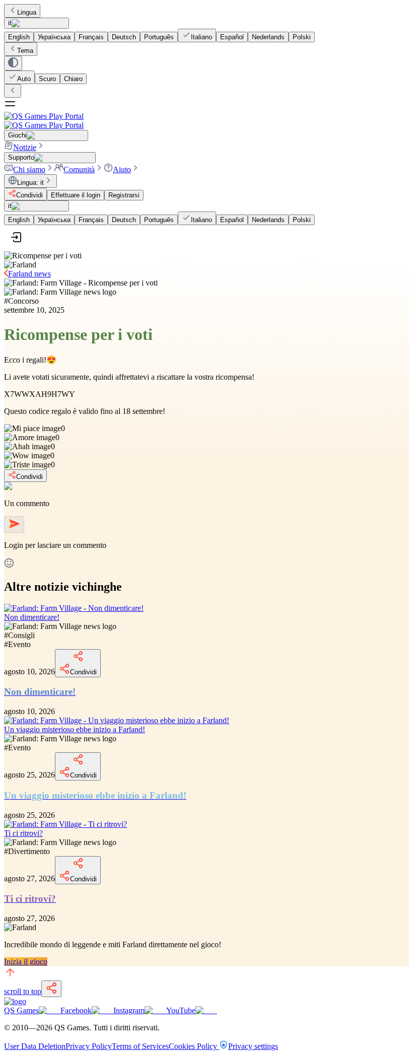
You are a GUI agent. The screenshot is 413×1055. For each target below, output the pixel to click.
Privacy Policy (88, 1046)
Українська (54, 37)
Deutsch (124, 37)
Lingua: (30, 182)
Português (159, 37)
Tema (25, 50)
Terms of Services (140, 1046)
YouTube (180, 1010)
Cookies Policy (194, 1046)
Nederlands (268, 37)
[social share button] (51, 988)
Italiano (201, 37)
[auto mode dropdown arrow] (13, 63)
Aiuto (122, 169)
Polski (302, 37)
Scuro (47, 79)
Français (91, 37)
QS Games (21, 1010)
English (19, 37)
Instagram (129, 1010)
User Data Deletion (34, 1046)
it (10, 23)
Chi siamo (29, 169)
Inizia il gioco (25, 961)
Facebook (76, 1010)
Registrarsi (124, 195)
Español (232, 37)
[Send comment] (14, 524)
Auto (24, 79)
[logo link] (15, 1001)
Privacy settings (253, 1046)
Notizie (24, 147)
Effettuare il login (75, 195)
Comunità (79, 169)
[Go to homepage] (206, 120)
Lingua (26, 12)
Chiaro (73, 79)
